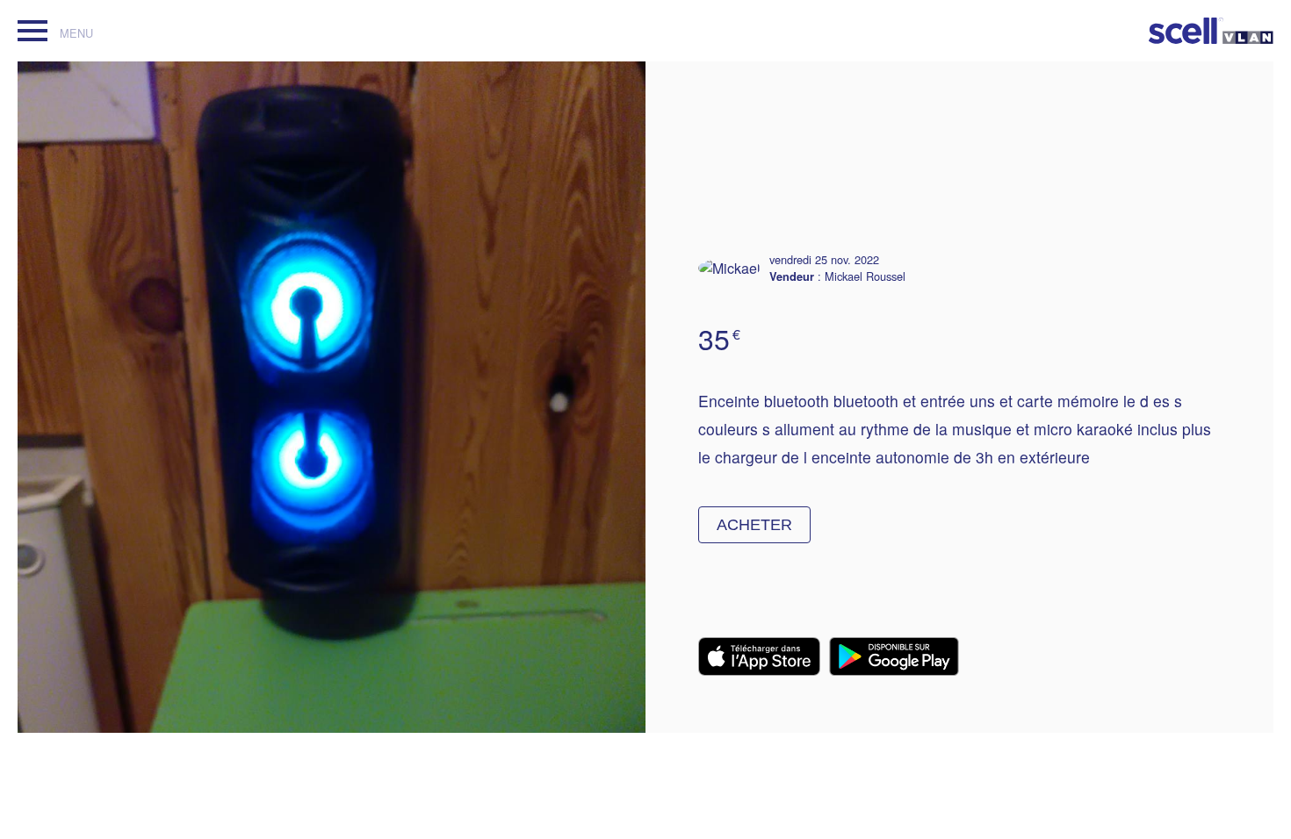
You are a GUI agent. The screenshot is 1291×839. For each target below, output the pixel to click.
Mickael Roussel (865, 276)
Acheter (754, 525)
